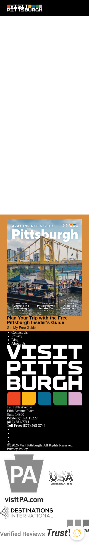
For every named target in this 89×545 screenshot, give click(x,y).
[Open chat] (77, 533)
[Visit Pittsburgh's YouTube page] (13, 437)
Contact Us (19, 332)
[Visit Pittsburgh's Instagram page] (13, 433)
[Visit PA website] (24, 478)
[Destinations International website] (26, 512)
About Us (18, 343)
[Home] (24, 8)
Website (12, 62)
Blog (14, 340)
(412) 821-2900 (18, 110)
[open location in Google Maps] (44, 93)
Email (23, 62)
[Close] (8, 217)
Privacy (16, 336)
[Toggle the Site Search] (71, 8)
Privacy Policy (17, 449)
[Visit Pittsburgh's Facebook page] (13, 429)
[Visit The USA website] (61, 478)
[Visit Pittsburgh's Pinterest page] (13, 441)
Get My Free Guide (21, 328)
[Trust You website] (44, 527)
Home (19, 36)
